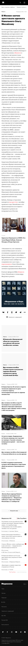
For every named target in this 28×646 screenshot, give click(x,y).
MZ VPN (4, 615)
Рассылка (4, 606)
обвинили (17, 53)
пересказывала (7, 264)
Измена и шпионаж (22, 7)
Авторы (3, 593)
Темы (3, 588)
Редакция (4, 597)
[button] (24, 2)
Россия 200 (5, 620)
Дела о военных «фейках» (8, 7)
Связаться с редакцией (15, 317)
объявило (21, 272)
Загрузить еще (14, 510)
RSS (3, 602)
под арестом (13, 202)
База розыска (5, 624)
